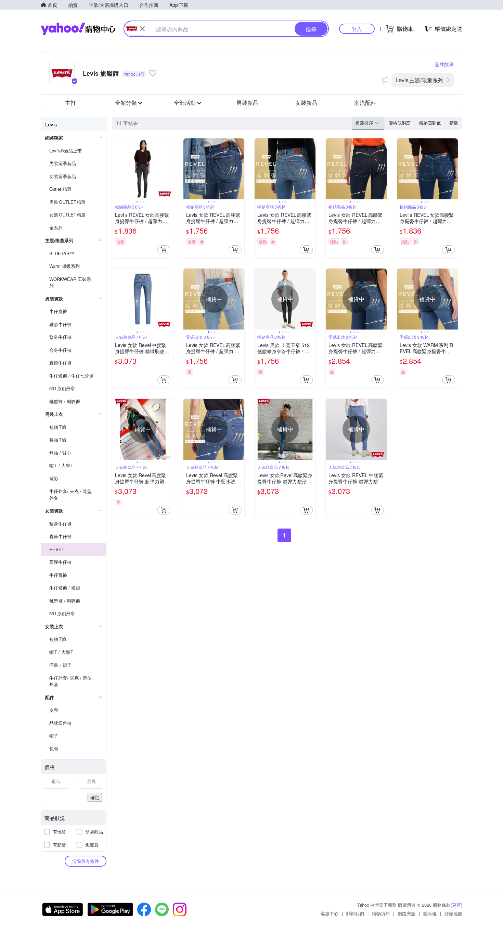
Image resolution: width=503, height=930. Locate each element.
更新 (456, 905)
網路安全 (406, 913)
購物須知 (381, 913)
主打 (70, 103)
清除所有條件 (85, 861)
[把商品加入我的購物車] (163, 249)
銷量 (453, 123)
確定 (94, 797)
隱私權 (430, 913)
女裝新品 (306, 103)
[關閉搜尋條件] (142, 29)
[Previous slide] (116, 168)
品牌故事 (444, 64)
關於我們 (355, 913)
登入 (357, 28)
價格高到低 (430, 123)
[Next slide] (168, 168)
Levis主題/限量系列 (419, 80)
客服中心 (329, 913)
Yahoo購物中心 (78, 29)
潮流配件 (365, 103)
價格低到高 (399, 123)
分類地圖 (453, 913)
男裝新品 (247, 103)
